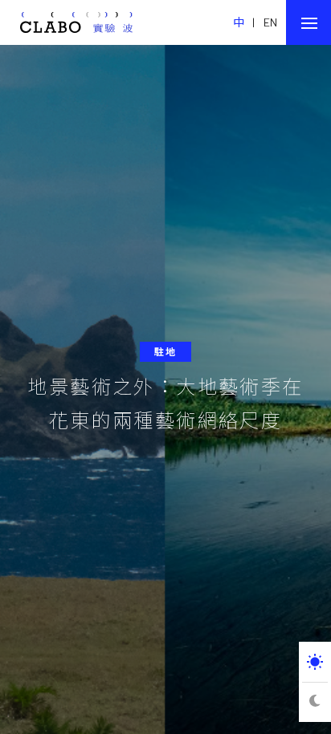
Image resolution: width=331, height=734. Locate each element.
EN (271, 22)
